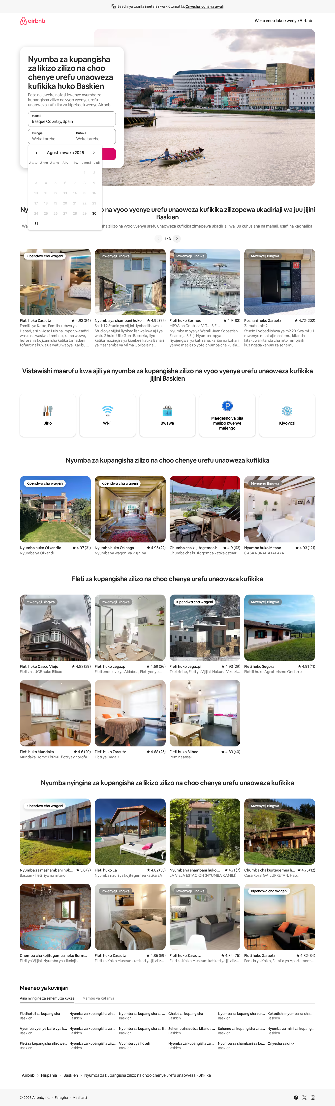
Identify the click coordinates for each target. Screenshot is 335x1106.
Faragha (61, 1097)
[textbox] (50, 139)
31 (36, 223)
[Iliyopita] (158, 239)
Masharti (80, 1097)
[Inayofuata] (177, 239)
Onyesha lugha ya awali (204, 6)
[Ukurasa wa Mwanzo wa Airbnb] (32, 21)
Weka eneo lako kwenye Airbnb (283, 20)
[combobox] (72, 121)
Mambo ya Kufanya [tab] (98, 998)
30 (94, 213)
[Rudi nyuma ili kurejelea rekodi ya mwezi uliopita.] (36, 152)
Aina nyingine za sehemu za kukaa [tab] (47, 998)
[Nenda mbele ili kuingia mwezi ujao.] (93, 152)
